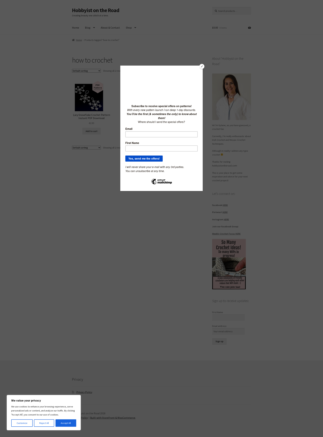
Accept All (66, 423)
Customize (22, 423)
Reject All (44, 423)
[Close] (201, 66)
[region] (44, 412)
